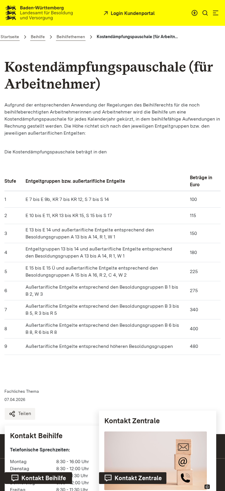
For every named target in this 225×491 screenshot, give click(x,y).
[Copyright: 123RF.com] (207, 487)
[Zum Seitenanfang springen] (213, 434)
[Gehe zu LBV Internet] (39, 13)
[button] (205, 13)
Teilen (24, 413)
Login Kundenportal (132, 13)
